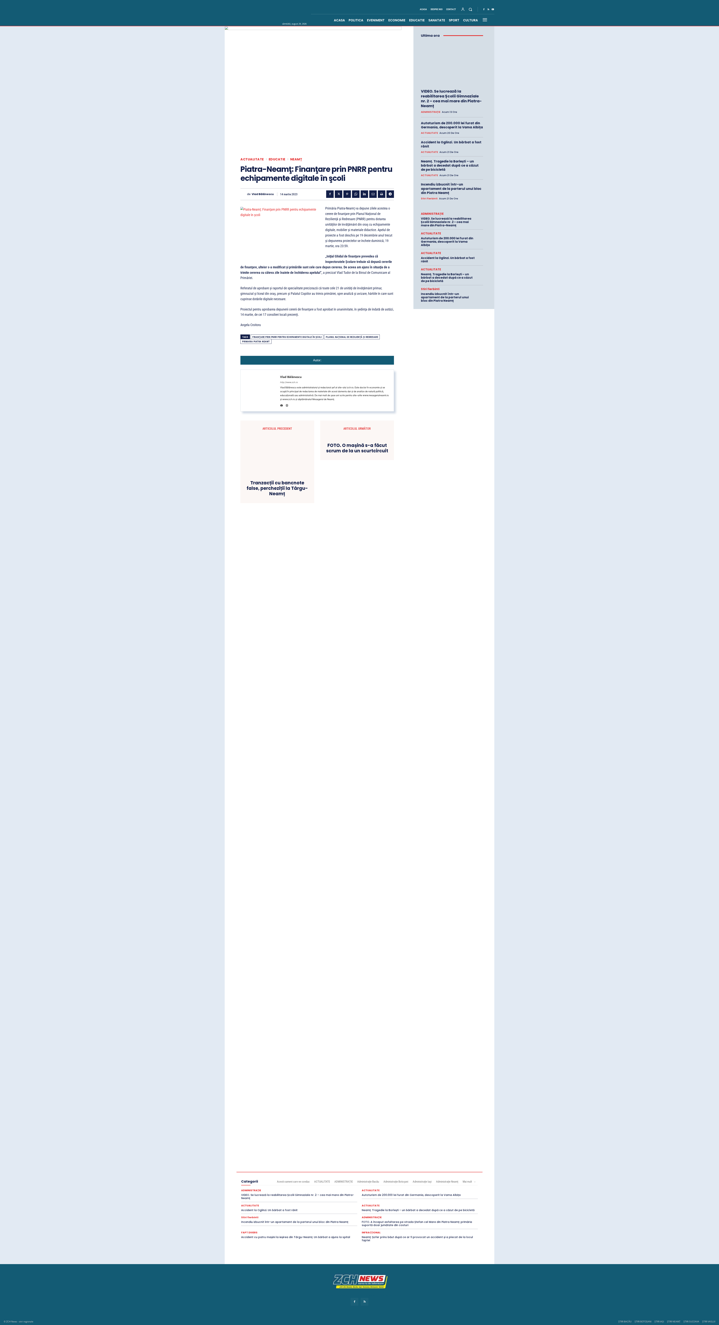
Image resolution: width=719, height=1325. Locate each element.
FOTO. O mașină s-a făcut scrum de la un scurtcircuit (357, 448)
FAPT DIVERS (249, 1232)
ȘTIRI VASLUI (708, 1321)
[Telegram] (390, 194)
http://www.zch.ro (289, 382)
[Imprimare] (381, 194)
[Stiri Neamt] (278, 12)
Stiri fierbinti (429, 198)
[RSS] (488, 9)
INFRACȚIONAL (371, 1232)
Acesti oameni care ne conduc (293, 1181)
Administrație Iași (422, 1181)
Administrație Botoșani (395, 1181)
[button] (470, 9)
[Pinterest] (347, 194)
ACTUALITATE (252, 159)
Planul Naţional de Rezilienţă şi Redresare (352, 337)
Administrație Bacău (368, 1181)
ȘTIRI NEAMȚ (673, 1321)
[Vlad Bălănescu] (243, 194)
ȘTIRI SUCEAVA (691, 1321)
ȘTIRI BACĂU (625, 1321)
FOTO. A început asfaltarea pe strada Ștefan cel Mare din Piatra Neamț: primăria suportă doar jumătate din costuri (417, 1223)
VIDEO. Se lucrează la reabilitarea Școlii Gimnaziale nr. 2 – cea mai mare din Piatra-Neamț (451, 98)
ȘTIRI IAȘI (659, 1321)
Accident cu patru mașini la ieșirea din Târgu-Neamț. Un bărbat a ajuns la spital (295, 1237)
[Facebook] (484, 9)
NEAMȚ (296, 159)
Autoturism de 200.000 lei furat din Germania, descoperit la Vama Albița (452, 125)
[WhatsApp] (356, 194)
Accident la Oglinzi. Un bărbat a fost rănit (451, 144)
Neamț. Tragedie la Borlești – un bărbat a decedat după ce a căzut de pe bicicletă (450, 165)
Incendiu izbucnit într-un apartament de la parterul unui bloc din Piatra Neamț (451, 188)
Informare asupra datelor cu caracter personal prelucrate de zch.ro (359, 1295)
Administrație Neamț (447, 1181)
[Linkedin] (364, 194)
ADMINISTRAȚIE (430, 112)
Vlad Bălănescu (263, 194)
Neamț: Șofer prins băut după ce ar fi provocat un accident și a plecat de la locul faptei (417, 1238)
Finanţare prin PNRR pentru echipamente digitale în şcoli (287, 337)
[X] (338, 194)
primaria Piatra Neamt (256, 341)
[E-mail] (373, 194)
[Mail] (281, 404)
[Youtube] (493, 9)
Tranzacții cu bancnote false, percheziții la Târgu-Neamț (277, 488)
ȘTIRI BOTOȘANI (643, 1321)
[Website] (287, 404)
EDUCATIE (277, 159)
